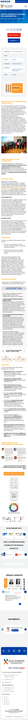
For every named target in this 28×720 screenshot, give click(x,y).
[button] (11, 29)
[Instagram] (3, 1)
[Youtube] (7, 1)
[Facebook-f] (1, 1)
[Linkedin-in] (5, 1)
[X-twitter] (9, 1)
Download (16, 630)
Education (14, 74)
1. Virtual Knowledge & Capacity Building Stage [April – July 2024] (14, 288)
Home (2, 18)
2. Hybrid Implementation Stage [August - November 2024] (14, 351)
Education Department (17, 63)
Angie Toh (14, 59)
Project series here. (6, 133)
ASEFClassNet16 (6, 183)
